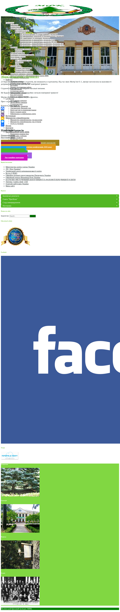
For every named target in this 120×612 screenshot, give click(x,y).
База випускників (16, 95)
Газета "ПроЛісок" (10, 199)
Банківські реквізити (11, 196)
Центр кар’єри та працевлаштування (23, 110)
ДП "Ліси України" (13, 169)
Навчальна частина (17, 29)
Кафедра (9, 80)
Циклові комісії (20, 32)
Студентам (10, 99)
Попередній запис (8, 135)
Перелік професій (16, 138)
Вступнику (14, 85)
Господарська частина (18, 57)
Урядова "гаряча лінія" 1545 (17, 182)
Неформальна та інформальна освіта (23, 114)
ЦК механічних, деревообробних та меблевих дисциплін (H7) (42, 44)
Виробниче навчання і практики (21, 74)
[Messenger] (60, 121)
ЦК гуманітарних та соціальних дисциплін (35, 38)
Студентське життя (17, 91)
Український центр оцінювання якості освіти (24, 171)
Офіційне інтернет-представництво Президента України (28, 175)
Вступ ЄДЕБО (11, 173)
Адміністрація (15, 27)
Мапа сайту (10, 186)
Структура (10, 23)
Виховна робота (15, 66)
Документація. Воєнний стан (20, 108)
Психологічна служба (22, 70)
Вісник (8, 126)
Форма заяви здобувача (18, 136)
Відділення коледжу (22, 31)
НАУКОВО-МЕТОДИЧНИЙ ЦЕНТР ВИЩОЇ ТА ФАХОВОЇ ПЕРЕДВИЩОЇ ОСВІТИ (41, 180)
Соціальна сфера (16, 59)
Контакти (9, 128)
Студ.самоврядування (11, 202)
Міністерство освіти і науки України (20, 167)
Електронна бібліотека (23, 49)
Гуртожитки (19, 62)
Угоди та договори (17, 124)
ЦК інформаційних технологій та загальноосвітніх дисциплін (42, 36)
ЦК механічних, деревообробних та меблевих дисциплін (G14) (42, 46)
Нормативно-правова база (19, 134)
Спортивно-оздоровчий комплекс (22, 55)
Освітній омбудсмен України (17, 184)
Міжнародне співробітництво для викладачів (26, 120)
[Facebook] (60, 108)
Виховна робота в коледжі (24, 72)
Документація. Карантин (19, 106)
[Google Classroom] (60, 118)
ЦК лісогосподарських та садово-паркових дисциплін (39, 34)
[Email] (60, 111)
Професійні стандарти (18, 139)
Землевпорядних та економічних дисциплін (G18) (37, 40)
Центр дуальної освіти (18, 112)
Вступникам (11, 116)
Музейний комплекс (17, 53)
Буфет (17, 64)
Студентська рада (16, 104)
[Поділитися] (60, 125)
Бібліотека (14, 47)
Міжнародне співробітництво (17, 118)
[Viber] (60, 115)
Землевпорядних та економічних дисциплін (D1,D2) (38, 42)
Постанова (7, 206)
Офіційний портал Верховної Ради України (23, 177)
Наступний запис (8, 137)
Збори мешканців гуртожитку (20, 76)
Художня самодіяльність (23, 68)
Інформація (14, 25)
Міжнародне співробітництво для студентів (25, 122)
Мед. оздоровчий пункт (23, 61)
